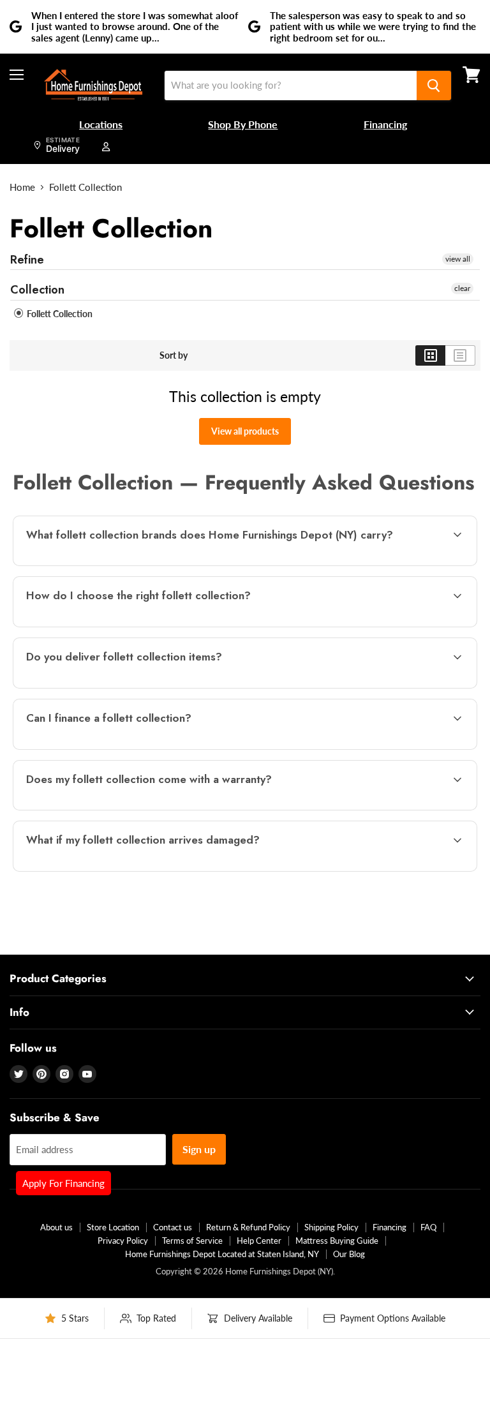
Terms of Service (192, 1240)
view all (457, 259)
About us (56, 1227)
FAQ (428, 1227)
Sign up (199, 1149)
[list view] (460, 355)
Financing (389, 1227)
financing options (121, 748)
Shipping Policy (331, 1227)
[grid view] (430, 355)
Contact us (172, 1227)
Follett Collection (59, 313)
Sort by (174, 355)
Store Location (113, 1227)
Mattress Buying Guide (336, 1240)
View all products (245, 431)
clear (462, 288)
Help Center (259, 1240)
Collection (37, 289)
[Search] (434, 85)
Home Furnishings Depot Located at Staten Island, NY (222, 1254)
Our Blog (349, 1254)
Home (22, 187)
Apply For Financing (63, 1183)
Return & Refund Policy (248, 1227)
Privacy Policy (123, 1240)
